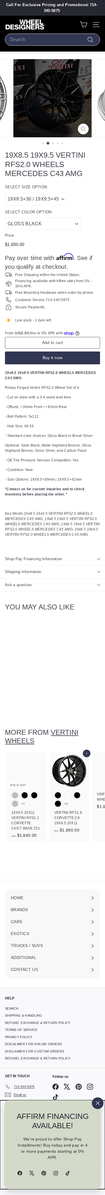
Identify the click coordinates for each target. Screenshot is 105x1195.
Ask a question (18, 585)
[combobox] (52, 40)
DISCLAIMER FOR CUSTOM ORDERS (34, 1051)
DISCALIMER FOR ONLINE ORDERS (33, 1044)
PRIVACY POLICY (18, 1037)
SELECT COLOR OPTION (28, 212)
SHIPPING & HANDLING (23, 1015)
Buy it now (53, 357)
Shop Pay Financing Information (33, 559)
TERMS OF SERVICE (21, 1029)
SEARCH (12, 1008)
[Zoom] (83, 129)
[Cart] (83, 24)
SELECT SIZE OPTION (26, 187)
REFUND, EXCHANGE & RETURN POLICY (38, 1022)
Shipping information (23, 572)
